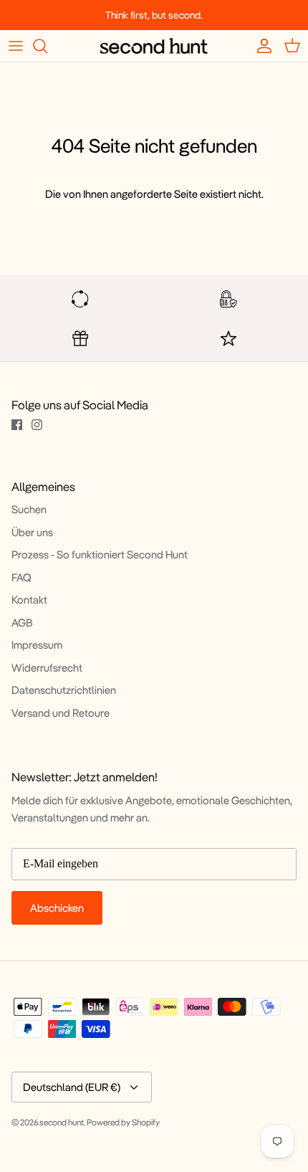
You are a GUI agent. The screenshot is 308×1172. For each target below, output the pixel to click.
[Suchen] (47, 46)
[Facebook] (16, 424)
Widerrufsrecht (46, 668)
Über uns (32, 532)
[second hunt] (154, 46)
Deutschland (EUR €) (71, 1087)
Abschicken (57, 908)
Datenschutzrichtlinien (63, 690)
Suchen (29, 509)
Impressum (36, 645)
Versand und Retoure (60, 713)
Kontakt (29, 599)
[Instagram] (37, 424)
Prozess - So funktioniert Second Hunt (99, 554)
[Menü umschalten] (16, 46)
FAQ (21, 577)
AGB (21, 622)
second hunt (61, 1122)
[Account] (260, 46)
